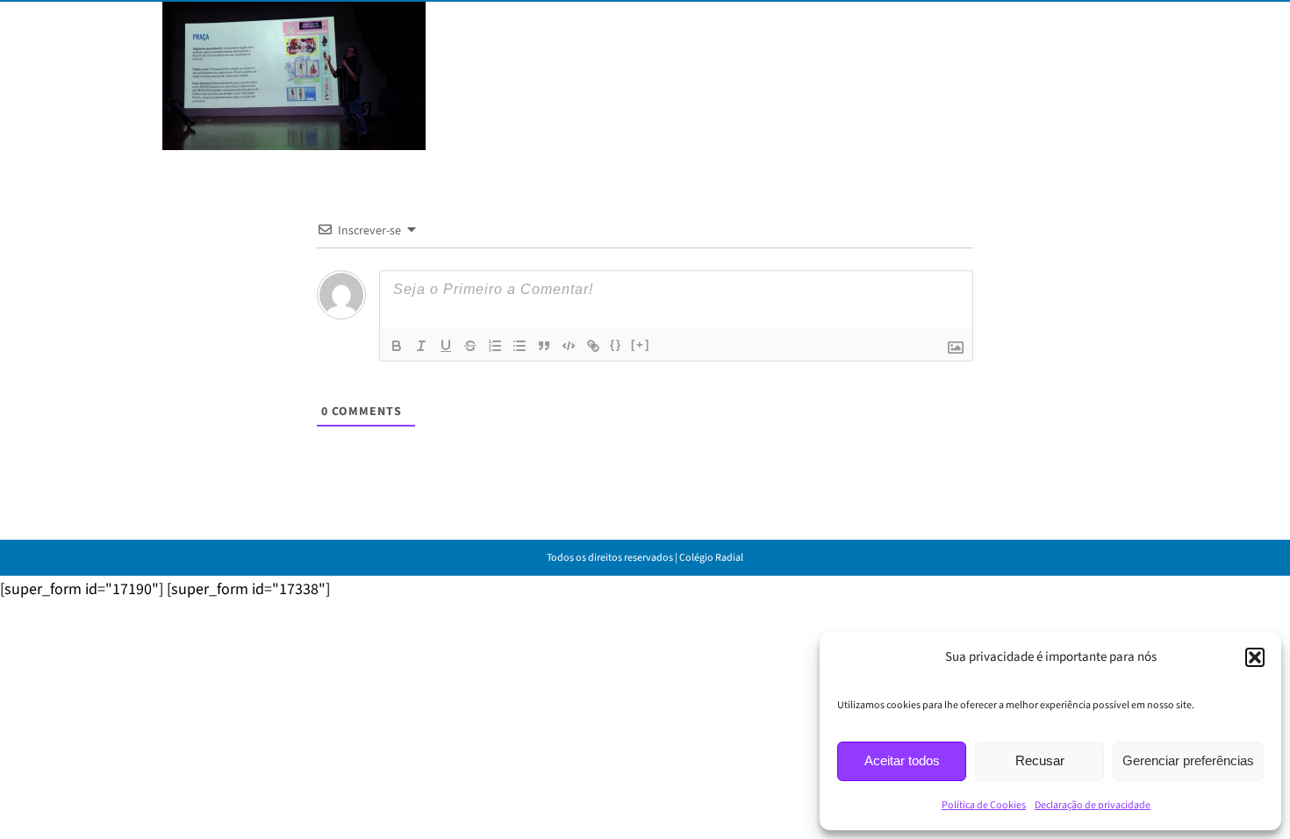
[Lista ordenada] (495, 345)
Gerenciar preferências (1188, 760)
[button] (1255, 657)
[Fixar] (470, 345)
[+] (640, 344)
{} (616, 344)
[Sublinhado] (446, 345)
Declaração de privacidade (1092, 805)
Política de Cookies (984, 805)
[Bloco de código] (568, 345)
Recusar (1039, 760)
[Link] (593, 345)
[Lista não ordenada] (519, 345)
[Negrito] (396, 345)
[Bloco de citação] (544, 345)
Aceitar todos (902, 760)
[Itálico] (421, 345)
